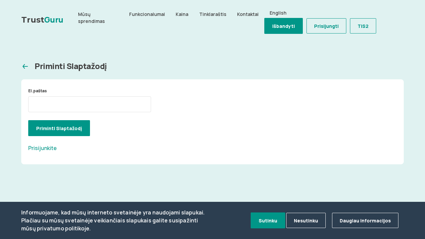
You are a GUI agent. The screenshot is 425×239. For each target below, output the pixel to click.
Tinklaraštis (212, 14)
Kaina (182, 14)
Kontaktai (248, 14)
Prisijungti (326, 26)
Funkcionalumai (147, 14)
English (278, 13)
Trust (42, 19)
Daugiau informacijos (365, 220)
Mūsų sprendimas (91, 17)
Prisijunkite (42, 148)
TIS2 (363, 26)
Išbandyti (283, 26)
